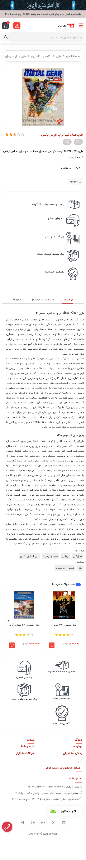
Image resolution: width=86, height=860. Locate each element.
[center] (5, 37)
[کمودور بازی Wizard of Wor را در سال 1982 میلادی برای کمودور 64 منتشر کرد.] (24, 605)
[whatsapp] (43, 822)
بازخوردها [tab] (18, 299)
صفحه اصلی (73, 56)
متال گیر (77, 556)
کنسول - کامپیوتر (41, 56)
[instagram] (32, 822)
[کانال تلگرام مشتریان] (43, 5)
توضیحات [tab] (67, 299)
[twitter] (53, 822)
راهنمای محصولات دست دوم (64, 767)
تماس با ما (27, 746)
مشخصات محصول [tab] (42, 299)
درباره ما (77, 746)
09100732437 (63, 786)
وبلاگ (78, 739)
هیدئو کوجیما (50, 556)
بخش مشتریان (72, 753)
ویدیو (30, 739)
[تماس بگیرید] (7, 827)
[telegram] (22, 822)
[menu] (81, 25)
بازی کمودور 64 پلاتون (64, 625)
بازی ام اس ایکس (29, 556)
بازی (58, 56)
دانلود (79, 761)
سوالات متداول (25, 753)
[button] (51, 645)
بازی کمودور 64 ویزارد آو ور (24, 625)
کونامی (65, 556)
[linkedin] (63, 822)
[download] (65, 811)
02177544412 (36, 786)
